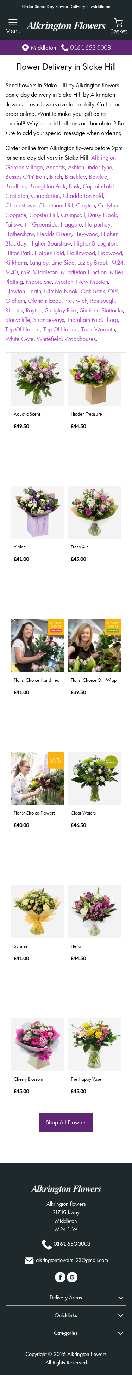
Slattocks (112, 310)
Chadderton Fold (83, 196)
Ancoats (55, 167)
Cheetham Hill (55, 205)
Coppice (15, 215)
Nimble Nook (61, 291)
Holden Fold (49, 253)
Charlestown (20, 205)
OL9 (113, 291)
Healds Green (54, 234)
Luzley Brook (92, 262)
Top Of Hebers (22, 329)
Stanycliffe (17, 320)
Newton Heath (23, 291)
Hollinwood (81, 253)
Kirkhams (16, 262)
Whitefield (49, 339)
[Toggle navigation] (13, 26)
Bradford (15, 186)
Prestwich (75, 301)
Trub (86, 329)
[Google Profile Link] (72, 1276)
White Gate (19, 339)
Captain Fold (98, 186)
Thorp (111, 320)
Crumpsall (73, 215)
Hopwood (110, 253)
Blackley (75, 177)
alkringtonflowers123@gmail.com (72, 1260)
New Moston (92, 282)
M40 (11, 272)
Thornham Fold (84, 320)
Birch (56, 177)
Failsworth (17, 224)
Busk (74, 186)
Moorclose (39, 282)
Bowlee (98, 177)
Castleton (16, 196)
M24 (117, 262)
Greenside (45, 224)
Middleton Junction (84, 272)
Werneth (104, 329)
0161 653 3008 (90, 47)
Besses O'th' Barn (26, 177)
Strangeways (48, 320)
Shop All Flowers (66, 1122)
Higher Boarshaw (50, 243)
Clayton (85, 205)
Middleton (45, 272)
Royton (34, 310)
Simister (89, 310)
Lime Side (63, 262)
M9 (25, 272)
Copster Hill (43, 215)
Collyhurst (110, 205)
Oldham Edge (45, 301)
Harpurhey (98, 224)
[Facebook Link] (61, 1276)
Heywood (86, 234)
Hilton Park (18, 253)
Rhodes (14, 310)
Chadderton (45, 196)
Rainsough (102, 301)
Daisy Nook (102, 215)
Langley (39, 262)
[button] (66, 1296)
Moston (64, 282)
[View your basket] (119, 25)
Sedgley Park (61, 310)
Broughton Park (47, 186)
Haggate (71, 224)
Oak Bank (93, 291)
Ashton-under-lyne (90, 167)
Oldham (15, 301)
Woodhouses (80, 339)
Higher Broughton (95, 243)
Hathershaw (19, 234)
